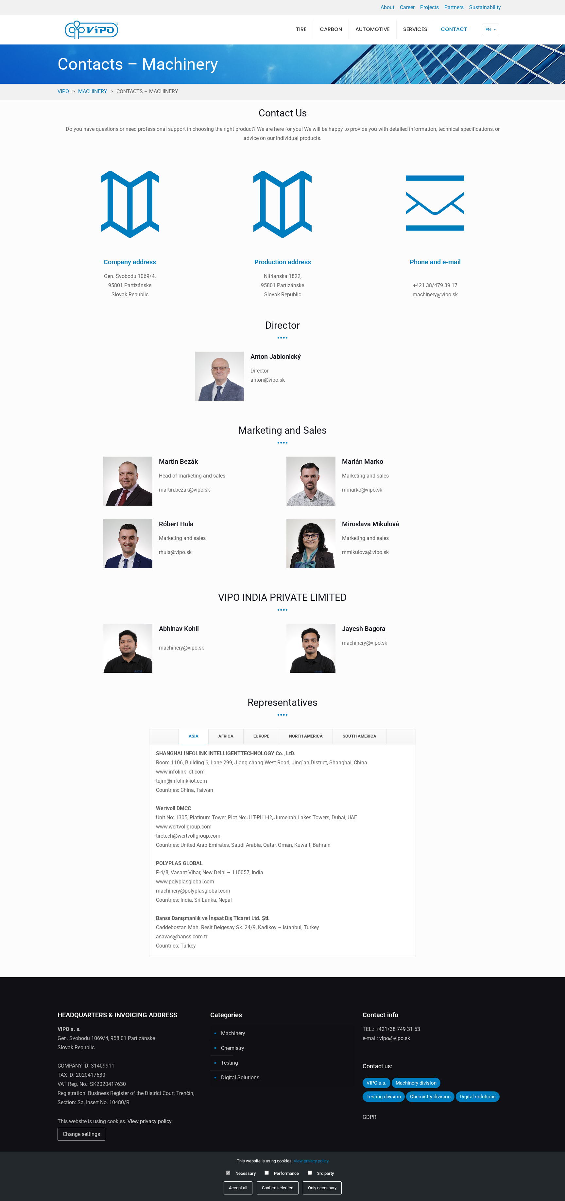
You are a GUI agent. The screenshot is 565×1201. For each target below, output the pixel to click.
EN (488, 29)
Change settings (81, 1134)
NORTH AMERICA (306, 736)
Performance (286, 1173)
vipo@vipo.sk (394, 1038)
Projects (429, 7)
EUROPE (261, 736)
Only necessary (322, 1187)
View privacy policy (150, 1121)
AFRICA (225, 736)
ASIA (193, 736)
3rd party (325, 1173)
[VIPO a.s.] (91, 29)
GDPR (369, 1117)
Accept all (238, 1187)
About (387, 7)
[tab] (194, 736)
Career (407, 7)
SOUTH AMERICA (359, 736)
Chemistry (232, 1048)
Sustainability (485, 7)
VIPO (63, 91)
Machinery (92, 91)
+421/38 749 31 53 (398, 1029)
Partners (454, 7)
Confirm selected (277, 1187)
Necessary (245, 1173)
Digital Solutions (240, 1077)
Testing (229, 1063)
